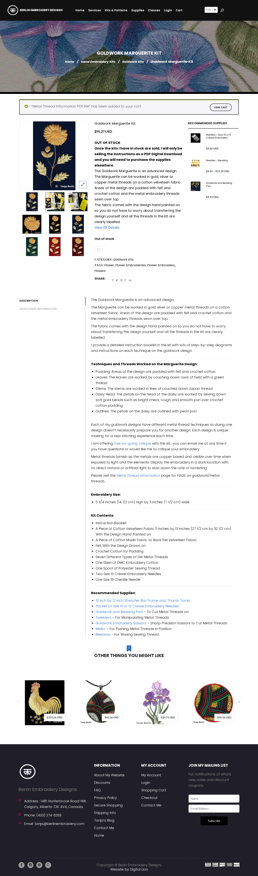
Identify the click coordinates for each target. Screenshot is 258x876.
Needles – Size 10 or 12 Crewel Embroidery (218, 136)
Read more (119, 696)
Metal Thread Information (138, 475)
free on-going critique (132, 443)
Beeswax (103, 634)
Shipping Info (105, 812)
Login (145, 782)
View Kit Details (107, 227)
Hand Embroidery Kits (98, 62)
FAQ (97, 790)
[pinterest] (39, 865)
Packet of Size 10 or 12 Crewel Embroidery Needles (137, 606)
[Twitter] (117, 280)
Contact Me (104, 827)
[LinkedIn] (130, 280)
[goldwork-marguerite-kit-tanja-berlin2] (78, 201)
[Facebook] (113, 280)
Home (69, 62)
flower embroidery (161, 265)
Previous (19, 702)
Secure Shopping (108, 805)
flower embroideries (130, 265)
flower (109, 265)
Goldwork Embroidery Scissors (121, 623)
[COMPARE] (98, 249)
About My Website (109, 775)
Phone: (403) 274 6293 (42, 815)
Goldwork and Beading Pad (219, 184)
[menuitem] (80, 10)
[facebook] (22, 865)
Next (239, 702)
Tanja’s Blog (104, 820)
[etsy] (48, 865)
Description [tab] (28, 301)
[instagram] (30, 865)
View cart (221, 107)
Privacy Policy (105, 797)
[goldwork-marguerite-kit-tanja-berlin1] (55, 201)
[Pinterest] (121, 280)
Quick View (74, 712)
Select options (63, 696)
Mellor (101, 628)
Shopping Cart (153, 790)
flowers (100, 271)
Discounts (102, 782)
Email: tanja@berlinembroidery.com (54, 823)
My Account (151, 775)
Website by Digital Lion (129, 869)
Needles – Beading (217, 160)
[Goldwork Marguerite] (54, 155)
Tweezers (103, 617)
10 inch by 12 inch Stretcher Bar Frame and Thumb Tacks (143, 600)
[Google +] (125, 280)
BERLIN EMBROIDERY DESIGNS (41, 10)
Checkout (149, 797)
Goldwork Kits (133, 62)
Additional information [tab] (38, 309)
